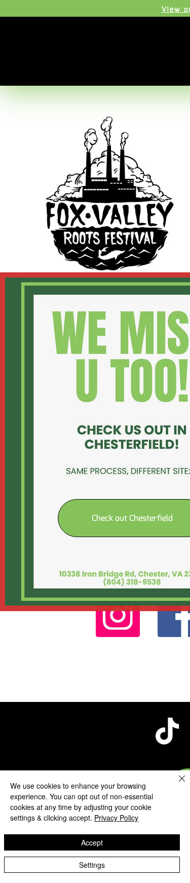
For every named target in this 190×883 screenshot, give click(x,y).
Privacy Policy (116, 818)
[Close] (176, 784)
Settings (92, 865)
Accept (92, 842)
